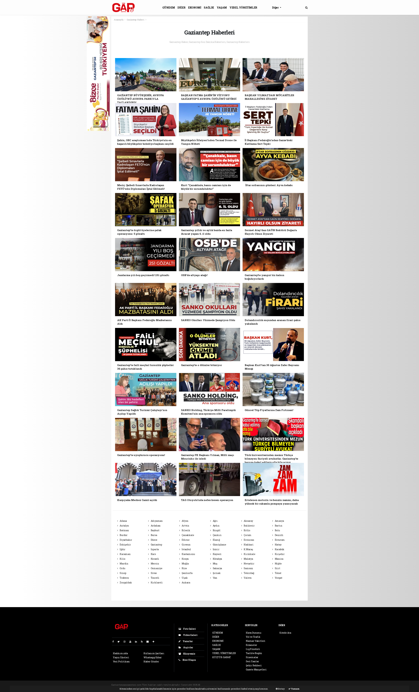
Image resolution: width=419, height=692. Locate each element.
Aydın (215, 525)
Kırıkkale (249, 554)
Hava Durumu (253, 632)
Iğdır (122, 549)
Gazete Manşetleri (256, 669)
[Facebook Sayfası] (114, 641)
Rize (184, 568)
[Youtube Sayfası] (131, 641)
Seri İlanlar (252, 661)
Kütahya (217, 558)
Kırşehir (279, 554)
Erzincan (248, 539)
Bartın (278, 525)
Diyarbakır (125, 539)
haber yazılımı (209, 684)
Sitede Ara (285, 632)
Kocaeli (154, 558)
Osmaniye (156, 568)
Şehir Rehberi (254, 665)
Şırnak (216, 573)
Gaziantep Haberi (135, 19)
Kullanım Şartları (154, 653)
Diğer (275, 7)
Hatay (278, 544)
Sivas (153, 573)
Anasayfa (119, 19)
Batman (124, 530)
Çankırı (217, 535)
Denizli (278, 535)
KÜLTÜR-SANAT (221, 657)
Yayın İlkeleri (121, 657)
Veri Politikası (121, 661)
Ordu (122, 568)
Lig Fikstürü (253, 649)
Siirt (277, 568)
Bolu (277, 530)
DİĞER (181, 7)
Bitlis (246, 530)
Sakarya (217, 568)
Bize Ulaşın (189, 659)
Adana (123, 520)
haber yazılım (256, 684)
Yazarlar (187, 641)
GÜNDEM (168, 7)
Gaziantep (156, 544)
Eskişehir (125, 544)
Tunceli (154, 577)
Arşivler (188, 647)
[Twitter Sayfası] (120, 641)
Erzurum (279, 539)
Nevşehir (248, 563)
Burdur (123, 535)
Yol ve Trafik (253, 636)
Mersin (154, 563)
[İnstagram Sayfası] (126, 641)
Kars (153, 554)
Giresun (185, 544)
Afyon (184, 520)
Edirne (185, 539)
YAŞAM (222, 7)
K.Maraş (248, 549)
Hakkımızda (120, 653)
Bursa (153, 535)
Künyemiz (189, 653)
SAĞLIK (209, 7)
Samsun (248, 568)
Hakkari (248, 544)
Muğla (185, 563)
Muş (214, 563)
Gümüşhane (219, 544)
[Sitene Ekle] (155, 641)
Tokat (277, 573)
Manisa (278, 558)
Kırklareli (156, 582)
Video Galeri (189, 635)
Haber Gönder (151, 661)
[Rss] (143, 641)
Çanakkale (187, 535)
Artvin (185, 525)
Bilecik (185, 530)
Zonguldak (125, 582)
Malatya (248, 558)
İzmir (215, 549)
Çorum (247, 535)
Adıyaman (156, 520)
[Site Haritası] (148, 641)
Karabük (279, 549)
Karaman (124, 554)
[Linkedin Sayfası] (137, 641)
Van (214, 577)
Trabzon (124, 577)
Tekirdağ (248, 573)
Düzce (153, 539)
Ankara (185, 582)
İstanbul (186, 549)
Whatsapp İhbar (153, 657)
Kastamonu (188, 554)
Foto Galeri (189, 628)
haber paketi (225, 684)
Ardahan (155, 525)
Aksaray (248, 520)
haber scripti (240, 684)
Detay (281, 688)
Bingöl (216, 530)
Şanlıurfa (186, 573)
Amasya (279, 520)
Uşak (184, 577)
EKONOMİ (194, 7)
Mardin (123, 563)
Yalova (247, 577)
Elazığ (216, 539)
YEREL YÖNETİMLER (243, 7)
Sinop (122, 573)
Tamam (295, 688)
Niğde (278, 563)
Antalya (123, 525)
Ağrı (215, 520)
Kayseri (216, 554)
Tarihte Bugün (254, 653)
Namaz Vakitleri (255, 640)
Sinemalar (252, 657)
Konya (185, 558)
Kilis (122, 558)
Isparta (154, 549)
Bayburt (154, 530)
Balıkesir (249, 525)
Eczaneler (251, 645)
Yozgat (278, 577)
